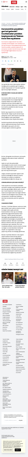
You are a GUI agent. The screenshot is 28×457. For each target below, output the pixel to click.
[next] (25, 280)
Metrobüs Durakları (20, 367)
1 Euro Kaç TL (5, 360)
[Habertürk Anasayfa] (14, 2)
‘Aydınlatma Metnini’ (7, 447)
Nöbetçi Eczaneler (20, 312)
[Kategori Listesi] (26, 2)
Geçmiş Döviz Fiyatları (6, 396)
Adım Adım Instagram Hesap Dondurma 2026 (7, 400)
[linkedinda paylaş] (8, 61)
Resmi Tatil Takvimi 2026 (7, 408)
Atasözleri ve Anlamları (5, 378)
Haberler (3, 23)
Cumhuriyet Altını (6, 355)
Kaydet (21, 420)
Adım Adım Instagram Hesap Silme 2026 (7, 404)
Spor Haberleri (6, 313)
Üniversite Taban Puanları (20, 344)
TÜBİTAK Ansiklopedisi (19, 354)
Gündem (4, 6)
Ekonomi (12, 6)
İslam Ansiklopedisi (20, 351)
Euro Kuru (5, 329)
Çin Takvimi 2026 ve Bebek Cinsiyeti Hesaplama (7, 384)
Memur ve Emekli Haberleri (6, 323)
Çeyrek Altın (5, 350)
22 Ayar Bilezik (6, 357)
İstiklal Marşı (19, 314)
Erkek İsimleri (19, 370)
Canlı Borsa (18, 304)
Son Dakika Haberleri (7, 304)
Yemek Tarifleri (6, 339)
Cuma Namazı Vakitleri (19, 310)
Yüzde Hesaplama (7, 394)
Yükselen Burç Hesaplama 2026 (7, 391)
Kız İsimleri (18, 372)
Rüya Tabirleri (19, 347)
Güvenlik (17, 9)
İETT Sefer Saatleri (7, 387)
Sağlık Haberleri (6, 317)
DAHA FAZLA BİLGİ (8, 450)
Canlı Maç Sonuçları (7, 362)
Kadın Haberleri (6, 319)
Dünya (17, 6)
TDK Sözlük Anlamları (18, 341)
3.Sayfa (8, 9)
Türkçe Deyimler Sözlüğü (6, 381)
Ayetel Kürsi (5, 341)
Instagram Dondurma (18, 332)
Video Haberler (19, 339)
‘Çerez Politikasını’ (17, 446)
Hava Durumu (19, 324)
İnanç (22, 9)
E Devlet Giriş (19, 317)
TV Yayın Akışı (19, 329)
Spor (22, 6)
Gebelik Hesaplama (7, 389)
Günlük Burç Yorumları (19, 320)
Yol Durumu (18, 326)
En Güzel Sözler (19, 365)
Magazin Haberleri (7, 311)
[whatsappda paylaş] (11, 61)
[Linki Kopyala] (20, 61)
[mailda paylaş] (14, 61)
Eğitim (12, 9)
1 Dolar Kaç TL (6, 359)
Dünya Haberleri (6, 315)
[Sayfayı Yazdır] (17, 61)
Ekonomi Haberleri (7, 308)
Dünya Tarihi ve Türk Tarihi (20, 349)
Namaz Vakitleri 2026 (19, 307)
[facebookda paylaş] (2, 61)
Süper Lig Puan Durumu (6, 365)
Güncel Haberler (6, 310)
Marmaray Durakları (20, 369)
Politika (3, 9)
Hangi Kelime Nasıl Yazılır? (20, 363)
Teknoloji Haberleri (7, 320)
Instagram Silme (20, 334)
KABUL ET (18, 450)
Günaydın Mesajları (7, 346)
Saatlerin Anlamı (6, 342)
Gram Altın (5, 348)
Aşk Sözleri (5, 344)
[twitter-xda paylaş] (5, 61)
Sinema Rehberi (19, 328)
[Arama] (2, 2)
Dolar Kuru (5, 327)
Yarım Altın (5, 351)
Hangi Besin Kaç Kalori (19, 357)
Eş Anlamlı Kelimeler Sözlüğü (20, 360)
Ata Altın (4, 353)
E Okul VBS (18, 316)
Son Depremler (19, 322)
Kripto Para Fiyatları (7, 331)
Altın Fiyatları (5, 325)
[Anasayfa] (5, 301)
